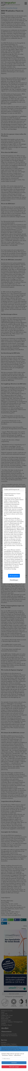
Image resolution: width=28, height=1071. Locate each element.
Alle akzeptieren (14, 576)
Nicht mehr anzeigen (14, 1067)
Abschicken (14, 1062)
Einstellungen (14, 580)
